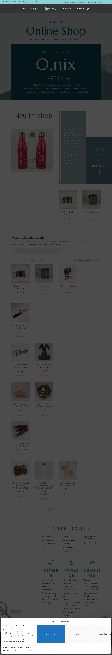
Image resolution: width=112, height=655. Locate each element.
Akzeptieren (50, 634)
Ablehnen (79, 634)
